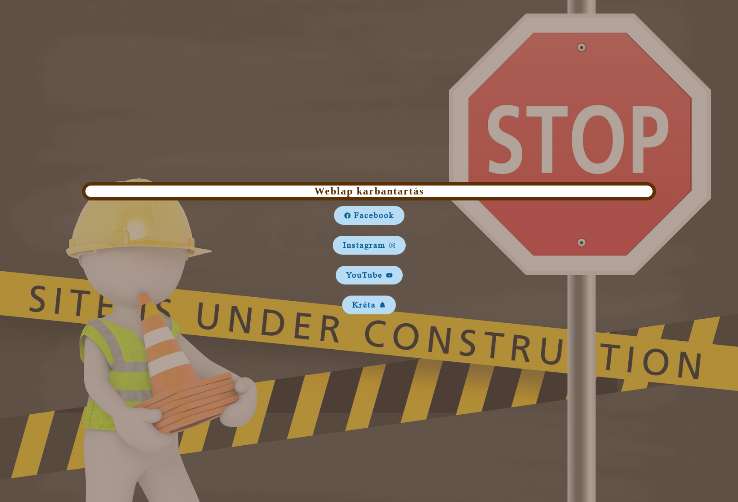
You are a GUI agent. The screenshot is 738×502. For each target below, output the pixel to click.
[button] (369, 215)
